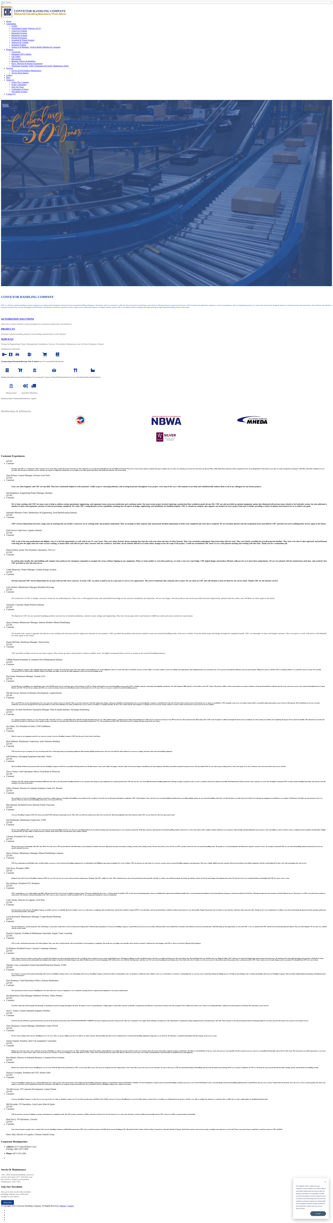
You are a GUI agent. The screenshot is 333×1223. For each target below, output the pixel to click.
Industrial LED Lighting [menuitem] (21, 54)
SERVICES (7, 339)
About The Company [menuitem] (20, 82)
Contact (70, 1206)
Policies (63, 1206)
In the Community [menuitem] (18, 85)
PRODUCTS (8, 329)
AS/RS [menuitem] (14, 26)
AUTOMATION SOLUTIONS (17, 319)
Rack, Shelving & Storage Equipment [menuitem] (26, 63)
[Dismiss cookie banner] (325, 1182)
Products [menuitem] (9, 49)
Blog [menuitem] (8, 78)
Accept (318, 1213)
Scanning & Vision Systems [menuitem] (22, 40)
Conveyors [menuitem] (15, 52)
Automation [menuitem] (11, 24)
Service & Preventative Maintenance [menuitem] (26, 70)
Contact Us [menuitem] (10, 94)
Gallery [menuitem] (9, 75)
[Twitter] (7, 1210)
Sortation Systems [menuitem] (18, 45)
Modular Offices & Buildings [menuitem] (23, 61)
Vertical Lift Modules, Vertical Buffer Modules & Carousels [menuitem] (35, 47)
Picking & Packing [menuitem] (19, 38)
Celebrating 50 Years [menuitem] (19, 89)
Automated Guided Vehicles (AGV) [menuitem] (26, 28)
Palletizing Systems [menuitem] (19, 35)
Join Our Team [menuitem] (17, 87)
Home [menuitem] (8, 21)
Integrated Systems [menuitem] (19, 33)
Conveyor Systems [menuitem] (19, 31)
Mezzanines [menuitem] (16, 59)
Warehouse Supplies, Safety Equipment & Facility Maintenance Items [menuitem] (40, 66)
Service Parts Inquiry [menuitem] (20, 73)
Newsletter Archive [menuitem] (19, 92)
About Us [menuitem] (10, 80)
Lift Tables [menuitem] (15, 56)
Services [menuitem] (9, 68)
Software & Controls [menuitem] (19, 42)
